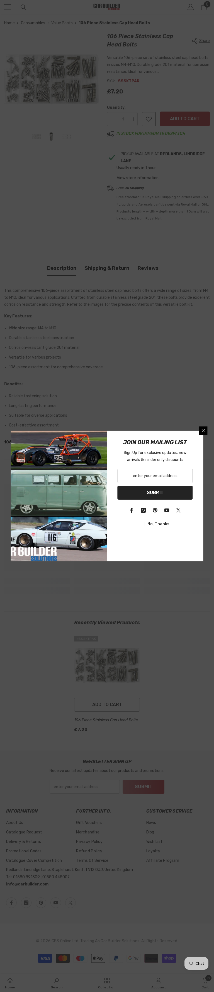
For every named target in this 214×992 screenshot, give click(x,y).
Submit (155, 492)
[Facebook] (132, 510)
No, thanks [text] (158, 524)
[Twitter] (178, 510)
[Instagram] (143, 510)
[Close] (203, 430)
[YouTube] (167, 510)
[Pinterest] (155, 510)
